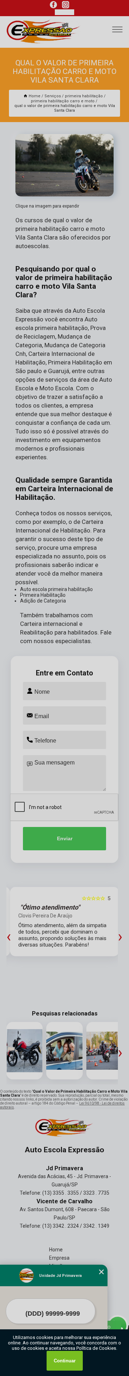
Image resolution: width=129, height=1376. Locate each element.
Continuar (65, 1360)
